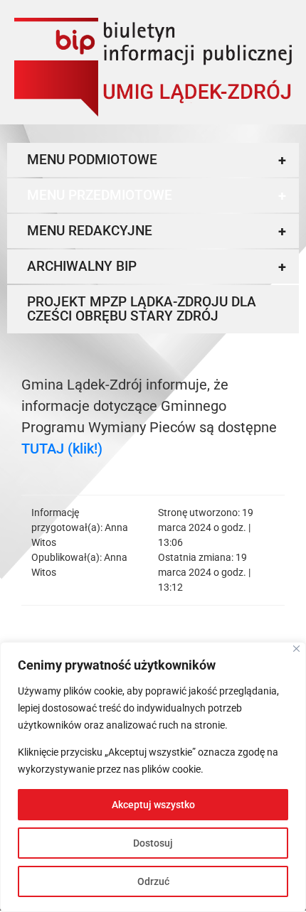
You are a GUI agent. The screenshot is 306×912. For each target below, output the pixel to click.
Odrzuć (153, 881)
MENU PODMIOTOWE (156, 159)
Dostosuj (153, 843)
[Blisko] (296, 648)
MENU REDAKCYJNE (156, 231)
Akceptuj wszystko (153, 804)
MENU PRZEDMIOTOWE (156, 195)
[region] (153, 777)
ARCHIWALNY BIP (156, 266)
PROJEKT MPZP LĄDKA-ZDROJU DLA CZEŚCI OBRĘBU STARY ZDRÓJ (141, 309)
